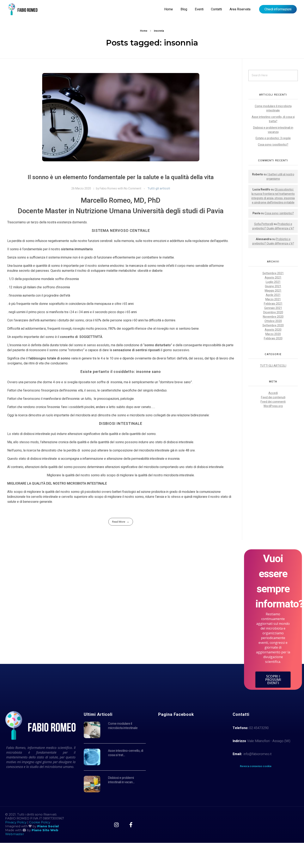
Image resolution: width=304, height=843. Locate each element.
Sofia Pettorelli (263, 224)
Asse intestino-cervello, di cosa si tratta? (273, 119)
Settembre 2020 (273, 325)
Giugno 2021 (273, 286)
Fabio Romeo (109, 188)
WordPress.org (273, 406)
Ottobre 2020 (273, 321)
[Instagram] (116, 824)
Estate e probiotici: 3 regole (273, 138)
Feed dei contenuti (273, 397)
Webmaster (14, 834)
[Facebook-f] (131, 824)
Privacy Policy (15, 822)
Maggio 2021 (273, 291)
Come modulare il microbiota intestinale (273, 108)
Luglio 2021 (273, 282)
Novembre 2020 (273, 317)
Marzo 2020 (273, 334)
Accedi (273, 393)
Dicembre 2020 (273, 312)
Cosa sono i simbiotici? (279, 213)
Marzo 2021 (273, 299)
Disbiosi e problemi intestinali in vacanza (273, 130)
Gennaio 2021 (273, 308)
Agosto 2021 (273, 277)
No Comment (132, 188)
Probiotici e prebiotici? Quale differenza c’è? (273, 226)
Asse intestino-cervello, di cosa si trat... (125, 753)
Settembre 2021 (273, 273)
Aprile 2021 (273, 295)
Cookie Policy (39, 822)
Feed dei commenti (273, 402)
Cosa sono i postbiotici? (273, 144)
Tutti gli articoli (158, 188)
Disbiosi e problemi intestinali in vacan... (121, 780)
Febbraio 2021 (273, 304)
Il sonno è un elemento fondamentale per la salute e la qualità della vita (121, 177)
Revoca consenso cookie (256, 766)
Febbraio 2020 (273, 338)
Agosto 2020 (273, 330)
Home (143, 31)
